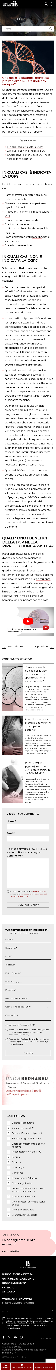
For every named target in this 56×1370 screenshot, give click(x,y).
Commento (15, 855)
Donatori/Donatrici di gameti (27, 1133)
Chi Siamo (8, 1287)
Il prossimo (41, 646)
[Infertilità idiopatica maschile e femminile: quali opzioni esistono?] (12, 735)
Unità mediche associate (18, 1279)
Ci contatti (10, 1251)
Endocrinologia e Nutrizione (26, 1138)
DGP (47, 89)
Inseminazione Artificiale (24, 1178)
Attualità (8, 1291)
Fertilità (16, 1157)
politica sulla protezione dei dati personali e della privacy (30, 1321)
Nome (11, 821)
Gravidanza (17, 1172)
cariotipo (37, 237)
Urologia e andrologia (23, 1209)
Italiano (44, 1338)
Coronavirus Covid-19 (23, 1128)
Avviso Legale (26, 1343)
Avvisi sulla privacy (11, 1346)
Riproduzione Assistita (23, 1196)
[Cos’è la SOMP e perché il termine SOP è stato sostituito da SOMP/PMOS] (12, 781)
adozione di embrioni (28, 364)
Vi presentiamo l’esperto (24, 1215)
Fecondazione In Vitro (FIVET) (27, 1151)
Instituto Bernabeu (10, 3)
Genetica (16, 1162)
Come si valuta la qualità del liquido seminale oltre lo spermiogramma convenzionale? (36, 674)
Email (11, 833)
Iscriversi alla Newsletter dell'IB (22, 1025)
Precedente (15, 646)
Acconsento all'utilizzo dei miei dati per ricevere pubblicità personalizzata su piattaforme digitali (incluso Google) (29, 1041)
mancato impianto (23, 447)
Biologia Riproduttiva (23, 1122)
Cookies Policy (9, 1343)
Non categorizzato (22, 1183)
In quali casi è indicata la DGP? (25, 146)
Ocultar (32, 140)
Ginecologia (18, 1167)
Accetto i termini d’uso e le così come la (28, 893)
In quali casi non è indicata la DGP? (27, 150)
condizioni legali (39, 891)
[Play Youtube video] (28, 621)
